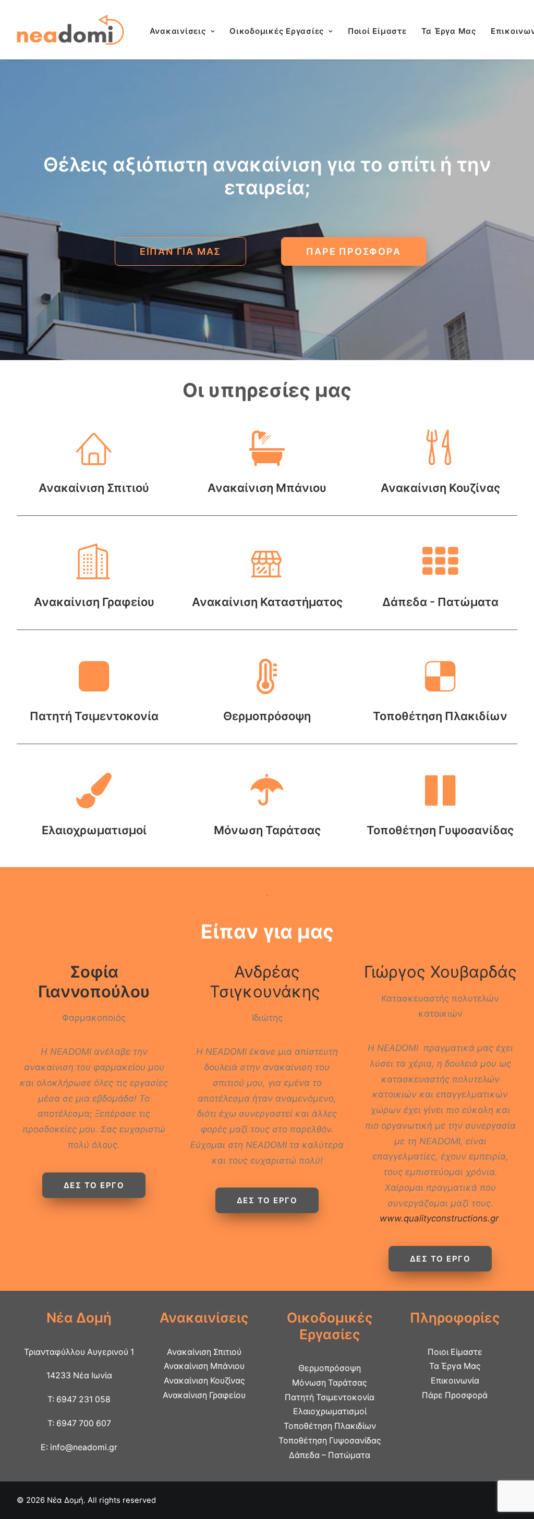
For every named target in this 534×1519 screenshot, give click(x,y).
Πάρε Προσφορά (455, 1395)
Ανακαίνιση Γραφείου (94, 602)
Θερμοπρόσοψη (267, 716)
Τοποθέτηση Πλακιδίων (440, 716)
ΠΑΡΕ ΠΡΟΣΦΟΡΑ (353, 251)
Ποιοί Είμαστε (377, 31)
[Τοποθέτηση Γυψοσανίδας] (440, 802)
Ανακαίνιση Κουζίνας (440, 488)
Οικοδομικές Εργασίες (276, 31)
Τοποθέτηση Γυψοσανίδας (440, 830)
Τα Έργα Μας (448, 31)
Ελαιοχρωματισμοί (94, 830)
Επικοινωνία (455, 1381)
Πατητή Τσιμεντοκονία (94, 716)
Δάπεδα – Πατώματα (329, 1455)
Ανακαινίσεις (178, 31)
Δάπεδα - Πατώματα (440, 602)
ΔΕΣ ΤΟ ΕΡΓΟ (94, 1185)
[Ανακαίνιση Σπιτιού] (93, 460)
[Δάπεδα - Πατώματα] (440, 574)
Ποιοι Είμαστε (455, 1352)
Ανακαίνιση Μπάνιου (267, 488)
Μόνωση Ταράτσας (267, 830)
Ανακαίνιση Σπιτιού (94, 488)
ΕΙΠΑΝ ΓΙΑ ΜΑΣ (180, 251)
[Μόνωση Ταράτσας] (266, 802)
